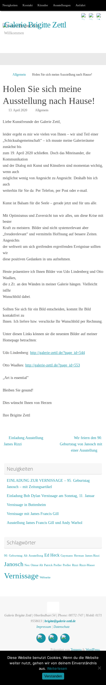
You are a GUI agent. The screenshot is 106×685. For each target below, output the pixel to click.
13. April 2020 (17, 110)
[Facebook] (84, 16)
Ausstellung (36, 555)
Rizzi (75, 565)
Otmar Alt (37, 565)
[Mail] (99, 16)
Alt (25, 555)
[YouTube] (92, 16)
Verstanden (53, 676)
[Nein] (99, 668)
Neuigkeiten (10, 5)
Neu (27, 565)
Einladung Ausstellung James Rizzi (23, 441)
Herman (79, 555)
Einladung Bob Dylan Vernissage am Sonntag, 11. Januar (51, 496)
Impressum (44, 627)
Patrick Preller (53, 565)
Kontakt (28, 5)
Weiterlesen (57, 668)
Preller (67, 565)
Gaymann (67, 555)
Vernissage (21, 575)
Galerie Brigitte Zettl (35, 24)
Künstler (43, 5)
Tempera (76, 650)
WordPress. (93, 650)
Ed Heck (52, 555)
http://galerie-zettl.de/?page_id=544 (57, 353)
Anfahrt (80, 5)
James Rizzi (92, 555)
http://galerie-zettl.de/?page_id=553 (52, 365)
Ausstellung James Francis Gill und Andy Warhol (44, 523)
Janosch (13, 564)
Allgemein (19, 74)
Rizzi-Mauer (87, 565)
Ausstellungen (62, 5)
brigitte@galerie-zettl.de (60, 621)
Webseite (45, 577)
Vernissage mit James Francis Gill (33, 514)
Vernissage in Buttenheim (26, 505)
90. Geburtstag (13, 555)
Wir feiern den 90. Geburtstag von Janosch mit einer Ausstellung (81, 444)
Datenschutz (62, 627)
